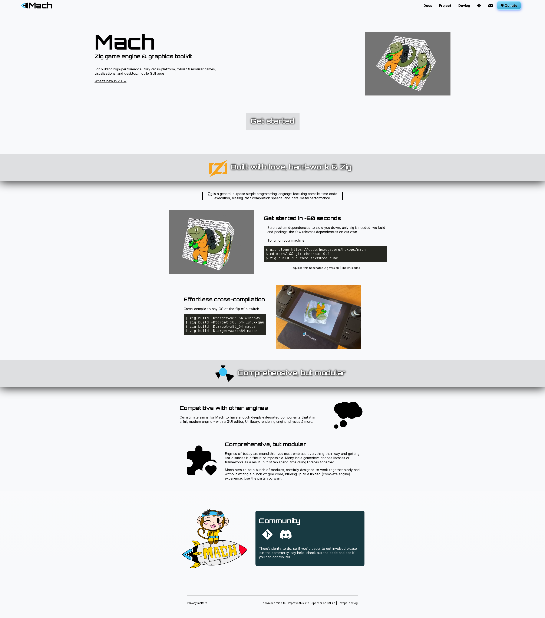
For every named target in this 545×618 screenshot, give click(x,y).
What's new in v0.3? (110, 81)
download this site (274, 603)
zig (352, 227)
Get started (272, 121)
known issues (351, 267)
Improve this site (298, 603)
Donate (510, 5)
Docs (427, 5)
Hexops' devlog (348, 603)
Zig (210, 194)
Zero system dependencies (288, 227)
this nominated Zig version (321, 267)
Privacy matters (197, 603)
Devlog (464, 5)
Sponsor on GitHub (323, 603)
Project (445, 5)
